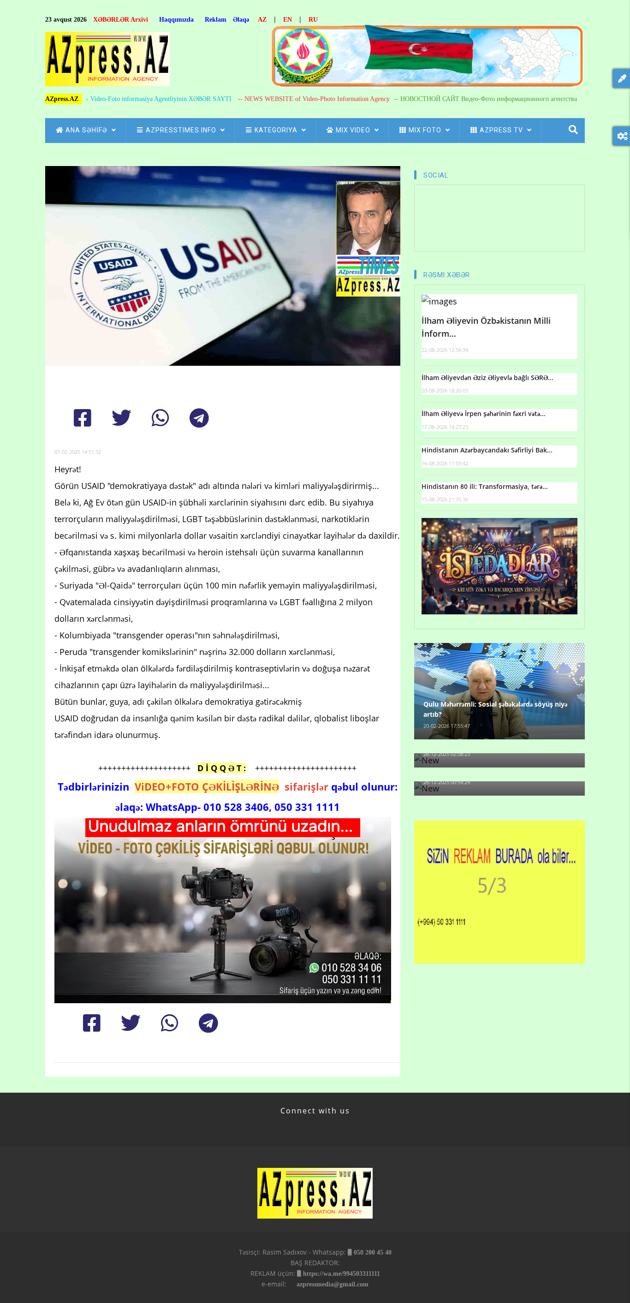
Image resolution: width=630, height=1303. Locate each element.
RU (313, 19)
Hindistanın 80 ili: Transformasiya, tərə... (485, 486)
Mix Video (354, 130)
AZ (262, 19)
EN (287, 19)
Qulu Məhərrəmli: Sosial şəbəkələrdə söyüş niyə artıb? (495, 709)
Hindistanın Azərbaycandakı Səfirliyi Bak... (487, 450)
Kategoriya (277, 130)
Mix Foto (426, 130)
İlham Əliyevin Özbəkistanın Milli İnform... (486, 327)
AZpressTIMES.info (182, 130)
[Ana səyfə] (107, 61)
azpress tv (502, 130)
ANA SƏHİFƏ (87, 130)
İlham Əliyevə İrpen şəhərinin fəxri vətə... (484, 413)
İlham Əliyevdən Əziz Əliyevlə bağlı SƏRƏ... (487, 377)
